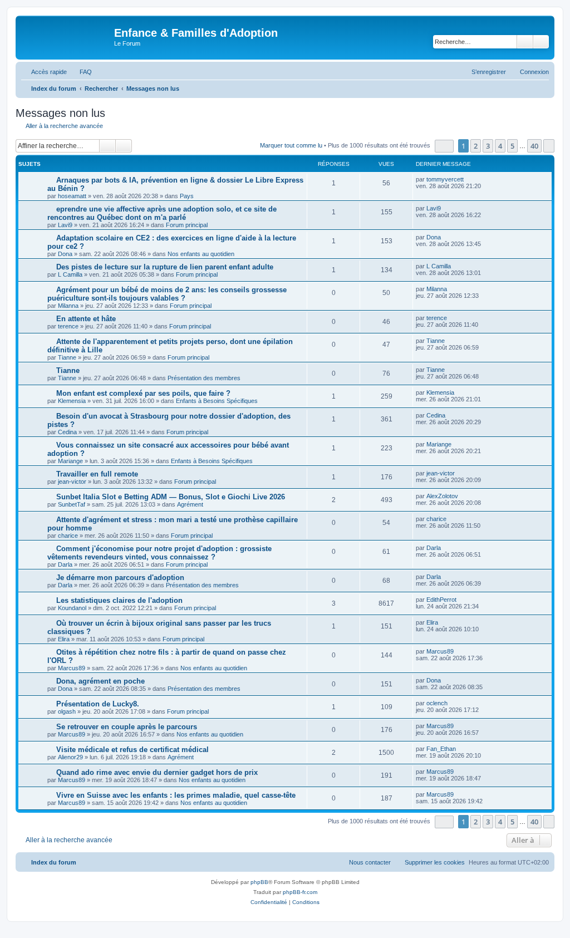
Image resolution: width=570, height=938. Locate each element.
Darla (65, 564)
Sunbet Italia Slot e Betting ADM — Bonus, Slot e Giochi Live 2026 (170, 497)
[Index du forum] (66, 36)
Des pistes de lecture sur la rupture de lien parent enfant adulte (164, 267)
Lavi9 (65, 225)
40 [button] (534, 146)
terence (68, 326)
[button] (444, 146)
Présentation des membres (204, 378)
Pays (187, 196)
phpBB (259, 882)
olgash (67, 711)
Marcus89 (71, 668)
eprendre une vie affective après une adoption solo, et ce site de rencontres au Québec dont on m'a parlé (162, 213)
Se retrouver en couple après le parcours (126, 727)
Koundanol (72, 608)
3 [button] (488, 146)
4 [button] (500, 146)
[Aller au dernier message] (469, 179)
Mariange (70, 461)
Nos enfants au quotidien (201, 254)
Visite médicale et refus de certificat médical (132, 749)
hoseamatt (72, 196)
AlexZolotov (442, 496)
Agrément (190, 504)
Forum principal (187, 225)
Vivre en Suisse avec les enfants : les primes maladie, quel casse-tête (176, 795)
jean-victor (72, 481)
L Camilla (70, 274)
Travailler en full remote (97, 474)
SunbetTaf (71, 504)
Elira (64, 639)
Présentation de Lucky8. (97, 704)
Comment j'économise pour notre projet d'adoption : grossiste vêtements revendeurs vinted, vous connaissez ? (159, 552)
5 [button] (512, 146)
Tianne (67, 357)
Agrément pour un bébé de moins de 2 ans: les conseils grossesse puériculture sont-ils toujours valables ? (167, 294)
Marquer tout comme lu (291, 145)
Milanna (68, 305)
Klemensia (72, 400)
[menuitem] (81, 71)
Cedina (67, 432)
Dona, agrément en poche (100, 681)
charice (68, 535)
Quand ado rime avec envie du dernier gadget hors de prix (157, 772)
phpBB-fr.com (300, 892)
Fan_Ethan (441, 748)
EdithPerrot (441, 599)
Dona (65, 254)
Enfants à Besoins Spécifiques (217, 400)
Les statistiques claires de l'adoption (119, 600)
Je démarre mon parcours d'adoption (120, 577)
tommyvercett (445, 179)
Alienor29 (70, 757)
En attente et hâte (86, 319)
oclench (437, 703)
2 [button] (476, 146)
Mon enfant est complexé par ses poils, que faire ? (143, 393)
